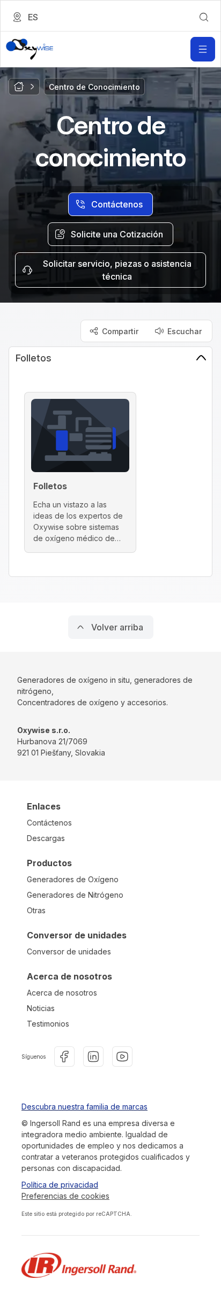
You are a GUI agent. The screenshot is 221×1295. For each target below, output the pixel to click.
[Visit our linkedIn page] (93, 1056)
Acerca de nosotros (62, 992)
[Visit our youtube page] (122, 1056)
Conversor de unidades (69, 951)
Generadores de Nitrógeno (75, 894)
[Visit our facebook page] (64, 1056)
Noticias (41, 1008)
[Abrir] (202, 49)
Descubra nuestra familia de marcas (84, 1106)
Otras (36, 910)
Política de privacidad (59, 1184)
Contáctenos (49, 822)
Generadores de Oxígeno (73, 879)
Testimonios (48, 1023)
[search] (203, 17)
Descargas (46, 838)
